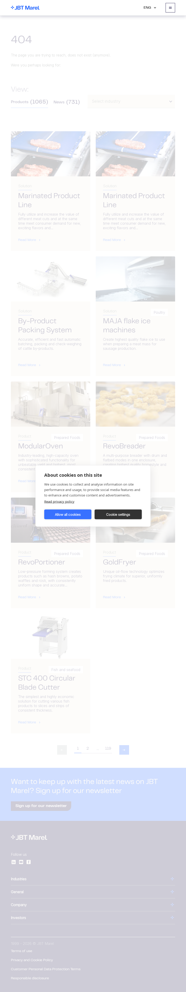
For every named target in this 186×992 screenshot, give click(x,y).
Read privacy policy (59, 501)
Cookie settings (118, 514)
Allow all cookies (68, 514)
